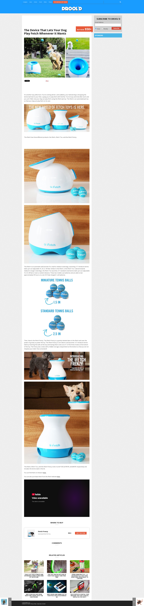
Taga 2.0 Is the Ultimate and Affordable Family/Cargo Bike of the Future (34, 576)
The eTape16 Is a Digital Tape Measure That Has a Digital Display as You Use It (79, 596)
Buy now (84, 29)
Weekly (106, 29)
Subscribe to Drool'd (41, 603)
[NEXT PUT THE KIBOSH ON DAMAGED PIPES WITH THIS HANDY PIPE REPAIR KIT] (138, 602)
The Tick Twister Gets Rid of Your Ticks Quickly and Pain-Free (57, 576)
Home (35, 2)
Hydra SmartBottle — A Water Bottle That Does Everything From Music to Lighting (79, 576)
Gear (31, 2)
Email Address (99, 22)
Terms (28, 603)
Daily (98, 29)
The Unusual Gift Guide (60, 2)
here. (44, 473)
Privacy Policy (33, 603)
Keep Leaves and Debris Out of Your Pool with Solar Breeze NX (56, 596)
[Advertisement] (56, 22)
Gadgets (25, 2)
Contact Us (24, 603)
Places (50, 2)
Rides (45, 2)
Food (40, 2)
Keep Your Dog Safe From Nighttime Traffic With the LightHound (34, 596)
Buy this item (81, 533)
